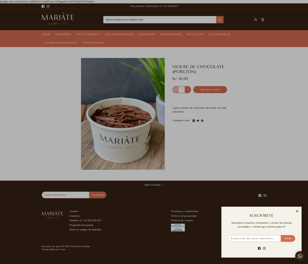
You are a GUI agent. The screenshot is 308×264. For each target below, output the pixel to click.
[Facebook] (259, 248)
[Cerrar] (297, 211)
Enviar (287, 238)
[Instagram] (264, 248)
